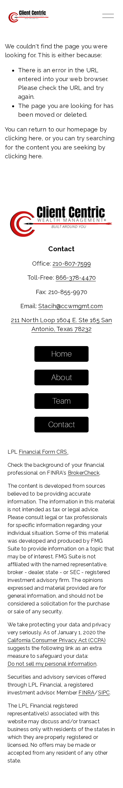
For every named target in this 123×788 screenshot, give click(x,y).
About (61, 377)
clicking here (23, 138)
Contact (61, 424)
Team (61, 400)
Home (61, 353)
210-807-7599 (71, 263)
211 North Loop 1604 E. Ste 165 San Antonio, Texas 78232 (61, 324)
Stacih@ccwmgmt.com (70, 306)
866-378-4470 (76, 277)
